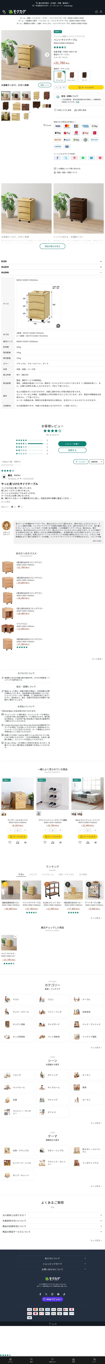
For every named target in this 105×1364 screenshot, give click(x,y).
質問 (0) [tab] (17, 461)
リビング (33, 874)
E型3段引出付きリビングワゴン (29, 563)
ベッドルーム (44, 21)
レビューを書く (72, 443)
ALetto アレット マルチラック (52, 903)
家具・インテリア (33, 18)
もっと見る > (97, 659)
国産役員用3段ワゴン (11, 903)
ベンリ (65, 57)
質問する (72, 450)
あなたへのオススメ (26, 553)
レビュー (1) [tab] (7, 461)
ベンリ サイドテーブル (32, 903)
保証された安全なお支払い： (65, 122)
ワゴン (45, 18)
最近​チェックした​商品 (52, 927)
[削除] (15, 936)
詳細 (77, 102)
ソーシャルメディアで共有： (65, 154)
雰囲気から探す (29, 23)
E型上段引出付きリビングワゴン (30, 609)
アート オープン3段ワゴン (94, 903)
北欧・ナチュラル (44, 23)
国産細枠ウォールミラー (17, 821)
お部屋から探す (31, 21)
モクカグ (17, 12)
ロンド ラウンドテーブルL (52, 821)
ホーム (22, 18)
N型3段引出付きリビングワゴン (29, 579)
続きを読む (97, 541)
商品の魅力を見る (52, 246)
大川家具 (83, 874)
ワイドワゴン (25, 625)
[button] (60, 47)
